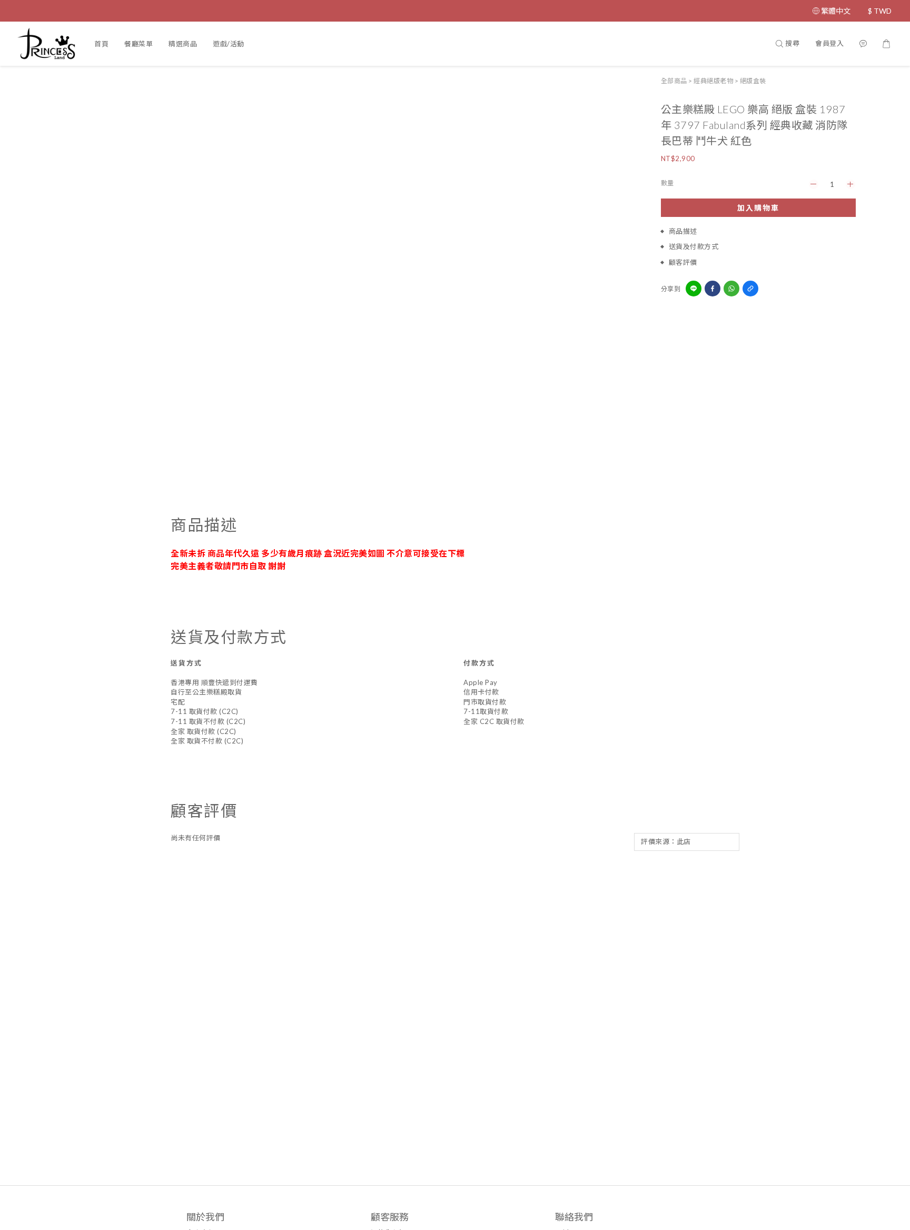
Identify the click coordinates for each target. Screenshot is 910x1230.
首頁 (101, 43)
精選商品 (183, 43)
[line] (693, 288)
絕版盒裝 (753, 81)
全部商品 (674, 81)
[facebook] (712, 288)
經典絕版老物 (713, 81)
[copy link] (750, 288)
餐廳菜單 (138, 43)
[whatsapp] (731, 288)
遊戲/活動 (228, 43)
